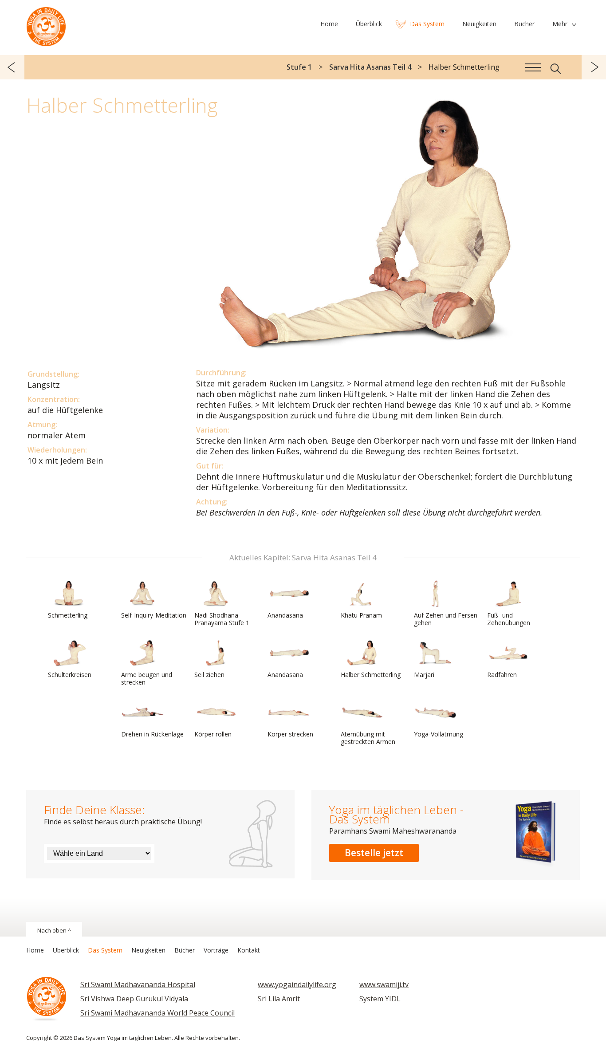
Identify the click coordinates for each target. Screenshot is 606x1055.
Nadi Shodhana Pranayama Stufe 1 (221, 619)
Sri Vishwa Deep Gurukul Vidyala (134, 999)
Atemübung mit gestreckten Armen (368, 738)
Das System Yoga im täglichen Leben (46, 24)
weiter (594, 67)
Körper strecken (290, 734)
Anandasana (285, 615)
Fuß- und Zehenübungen (508, 619)
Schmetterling (67, 615)
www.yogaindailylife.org (297, 984)
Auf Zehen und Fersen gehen (445, 619)
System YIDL (380, 999)
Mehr (559, 24)
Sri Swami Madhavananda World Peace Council (157, 1013)
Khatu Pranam (361, 615)
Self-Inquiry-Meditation (153, 615)
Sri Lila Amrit (279, 999)
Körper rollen (213, 734)
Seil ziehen (209, 674)
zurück (12, 67)
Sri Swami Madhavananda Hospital (137, 984)
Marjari (424, 674)
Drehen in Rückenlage (152, 734)
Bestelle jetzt (374, 852)
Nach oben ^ (54, 930)
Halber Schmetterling (371, 674)
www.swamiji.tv (384, 984)
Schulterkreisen (69, 674)
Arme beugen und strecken (146, 678)
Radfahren (502, 674)
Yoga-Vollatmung (438, 734)
